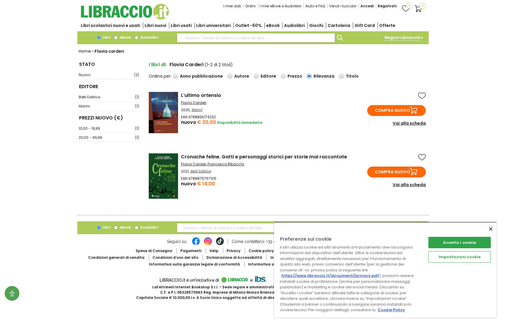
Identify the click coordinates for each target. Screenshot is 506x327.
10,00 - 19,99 (109, 128)
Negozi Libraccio (402, 37)
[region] (385, 270)
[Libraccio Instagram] (208, 244)
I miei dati (232, 6)
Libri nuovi (155, 25)
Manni (109, 106)
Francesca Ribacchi (226, 164)
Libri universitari (213, 25)
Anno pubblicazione (201, 76)
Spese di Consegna (154, 250)
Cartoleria (339, 25)
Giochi (316, 25)
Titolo (352, 76)
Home (85, 51)
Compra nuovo (392, 110)
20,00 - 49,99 (109, 137)
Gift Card (365, 25)
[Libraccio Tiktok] (220, 244)
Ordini (250, 6)
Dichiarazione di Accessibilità (234, 257)
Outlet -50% (248, 25)
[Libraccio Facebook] (196, 244)
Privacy (233, 250)
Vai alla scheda (409, 123)
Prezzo (295, 76)
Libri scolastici (110, 25)
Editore (268, 76)
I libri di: (158, 64)
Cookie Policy (391, 310)
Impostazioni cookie (460, 257)
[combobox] (256, 37)
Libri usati (181, 25)
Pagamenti (190, 250)
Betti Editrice (109, 97)
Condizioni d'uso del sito (175, 257)
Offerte (387, 25)
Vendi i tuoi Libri (342, 6)
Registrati (387, 6)
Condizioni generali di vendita (116, 257)
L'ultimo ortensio (201, 95)
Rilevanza (324, 76)
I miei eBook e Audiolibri (280, 6)
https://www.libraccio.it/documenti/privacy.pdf (330, 275)
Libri (106, 37)
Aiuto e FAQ (315, 6)
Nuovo (109, 74)
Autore (241, 76)
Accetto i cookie (459, 242)
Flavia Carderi (193, 102)
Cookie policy (261, 250)
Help (214, 250)
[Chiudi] (491, 229)
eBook (273, 25)
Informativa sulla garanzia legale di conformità (194, 264)
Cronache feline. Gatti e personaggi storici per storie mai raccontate (264, 156)
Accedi (367, 6)
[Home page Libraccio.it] (124, 18)
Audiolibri (294, 25)
